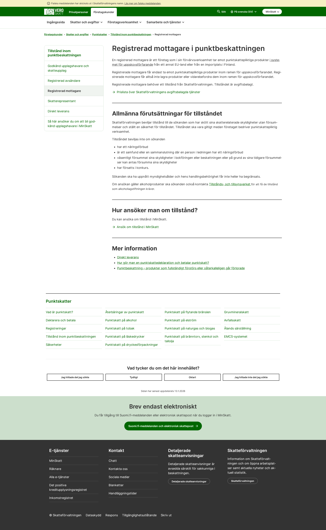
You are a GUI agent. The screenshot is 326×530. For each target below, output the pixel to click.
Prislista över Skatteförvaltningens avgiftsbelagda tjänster (158, 92)
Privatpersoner (78, 12)
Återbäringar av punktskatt (124, 312)
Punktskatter (99, 34)
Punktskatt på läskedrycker (124, 336)
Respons (111, 515)
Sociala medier (119, 477)
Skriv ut (166, 515)
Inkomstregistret (61, 498)
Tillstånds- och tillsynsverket (230, 184)
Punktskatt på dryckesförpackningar (131, 344)
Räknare (55, 469)
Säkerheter (54, 344)
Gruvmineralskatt (236, 312)
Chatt (113, 460)
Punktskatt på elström (180, 320)
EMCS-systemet (235, 336)
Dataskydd (93, 515)
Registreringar (56, 328)
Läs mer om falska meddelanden (142, 3)
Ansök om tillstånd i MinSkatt (138, 227)
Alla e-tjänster (59, 477)
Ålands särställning (237, 328)
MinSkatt (55, 460)
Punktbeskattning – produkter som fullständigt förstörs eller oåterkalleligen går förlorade (181, 268)
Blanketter (116, 485)
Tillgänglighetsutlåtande (139, 515)
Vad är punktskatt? (59, 312)
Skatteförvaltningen (242, 480)
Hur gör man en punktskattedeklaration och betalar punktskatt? (163, 262)
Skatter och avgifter (77, 34)
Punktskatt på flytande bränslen (188, 312)
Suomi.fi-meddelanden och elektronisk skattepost (160, 426)
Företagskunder (104, 12)
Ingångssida (54, 22)
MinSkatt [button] (271, 11)
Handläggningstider (123, 493)
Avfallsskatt (232, 320)
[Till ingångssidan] (54, 11)
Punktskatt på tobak (119, 328)
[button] (86, 22)
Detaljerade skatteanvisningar (189, 481)
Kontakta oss (118, 469)
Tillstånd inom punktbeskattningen (131, 34)
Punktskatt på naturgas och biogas (190, 328)
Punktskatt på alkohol (121, 320)
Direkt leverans (128, 257)
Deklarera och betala (61, 320)
